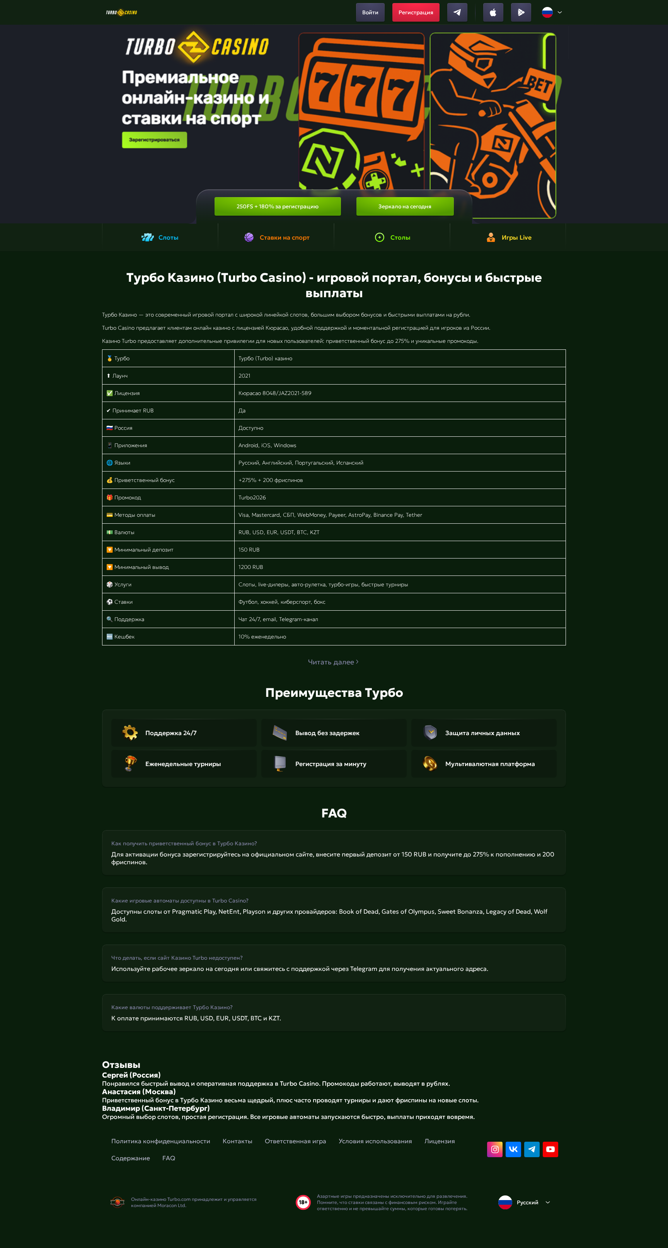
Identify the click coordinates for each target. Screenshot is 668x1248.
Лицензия (439, 1141)
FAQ (168, 1158)
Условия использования (375, 1141)
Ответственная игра (295, 1141)
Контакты (237, 1141)
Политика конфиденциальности (160, 1141)
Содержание (130, 1158)
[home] (121, 12)
